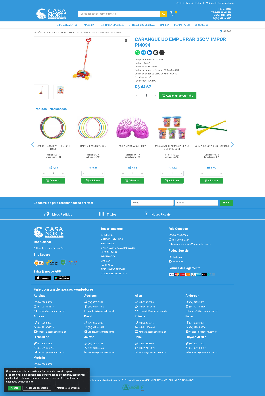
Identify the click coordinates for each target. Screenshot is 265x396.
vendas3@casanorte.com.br (101, 332)
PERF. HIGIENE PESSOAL (113, 269)
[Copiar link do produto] (162, 52)
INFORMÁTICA (108, 256)
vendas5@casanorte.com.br (51, 311)
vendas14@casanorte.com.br (203, 311)
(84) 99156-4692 (96, 348)
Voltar (226, 31)
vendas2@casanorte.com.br (51, 352)
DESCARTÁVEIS (109, 252)
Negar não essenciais (37, 388)
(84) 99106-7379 (96, 306)
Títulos (111, 214)
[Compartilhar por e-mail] (155, 52)
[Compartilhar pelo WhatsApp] (137, 52)
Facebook (177, 261)
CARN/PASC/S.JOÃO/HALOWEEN (118, 247)
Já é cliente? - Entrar (191, 3)
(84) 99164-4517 (45, 306)
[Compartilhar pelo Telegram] (143, 52)
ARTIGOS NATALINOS (112, 239)
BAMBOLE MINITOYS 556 (93, 146)
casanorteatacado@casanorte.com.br (191, 244)
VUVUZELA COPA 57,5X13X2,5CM (212, 146)
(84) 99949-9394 (45, 348)
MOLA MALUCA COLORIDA (132, 146)
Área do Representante (221, 3)
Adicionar (54, 180)
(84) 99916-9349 (96, 327)
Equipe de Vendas (222, 12)
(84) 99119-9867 (197, 348)
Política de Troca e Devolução (48, 248)
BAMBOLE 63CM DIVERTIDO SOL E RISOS (53, 147)
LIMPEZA (105, 260)
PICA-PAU (151, 81)
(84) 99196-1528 (45, 327)
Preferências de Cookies (68, 388)
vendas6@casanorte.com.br (101, 352)
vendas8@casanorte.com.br (152, 332)
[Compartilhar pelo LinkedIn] (149, 52)
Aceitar (14, 388)
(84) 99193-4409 (147, 327)
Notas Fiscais (161, 214)
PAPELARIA (107, 265)
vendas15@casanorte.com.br (153, 311)
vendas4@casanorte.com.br (101, 311)
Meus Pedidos (62, 214)
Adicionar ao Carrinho (179, 95)
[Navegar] (32, 144)
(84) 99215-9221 (147, 348)
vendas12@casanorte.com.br (51, 332)
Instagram (177, 257)
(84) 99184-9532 (147, 306)
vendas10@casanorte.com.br (203, 352)
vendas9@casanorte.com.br (152, 352)
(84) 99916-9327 (223, 18)
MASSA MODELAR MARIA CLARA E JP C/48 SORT (172, 147)
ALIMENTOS (107, 235)
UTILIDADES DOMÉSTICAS (114, 273)
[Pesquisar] (163, 14)
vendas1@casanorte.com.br (203, 332)
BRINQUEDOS (107, 243)
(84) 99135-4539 (197, 306)
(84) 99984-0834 (197, 327)
